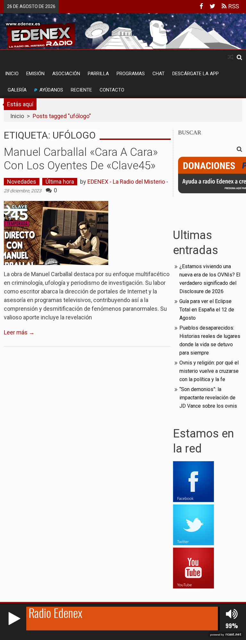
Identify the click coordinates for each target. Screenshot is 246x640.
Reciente (81, 90)
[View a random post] (231, 57)
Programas (131, 73)
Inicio (12, 73)
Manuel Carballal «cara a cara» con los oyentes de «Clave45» (81, 159)
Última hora (59, 181)
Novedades (21, 181)
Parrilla (98, 73)
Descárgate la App (195, 73)
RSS (232, 6)
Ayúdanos (51, 90)
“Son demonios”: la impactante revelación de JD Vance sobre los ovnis (208, 397)
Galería (17, 90)
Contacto (112, 90)
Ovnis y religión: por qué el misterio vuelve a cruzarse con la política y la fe (209, 371)
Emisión (35, 73)
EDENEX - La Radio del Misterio (126, 181)
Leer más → (19, 332)
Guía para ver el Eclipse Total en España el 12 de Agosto (206, 309)
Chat (158, 73)
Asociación (66, 73)
